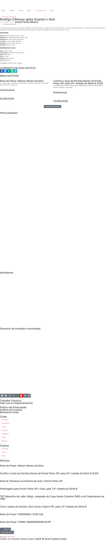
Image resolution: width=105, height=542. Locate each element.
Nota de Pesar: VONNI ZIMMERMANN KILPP (25, 521)
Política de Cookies (11, 409)
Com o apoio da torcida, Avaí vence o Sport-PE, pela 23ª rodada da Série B (43, 506)
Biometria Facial (9, 412)
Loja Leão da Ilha (41, 10)
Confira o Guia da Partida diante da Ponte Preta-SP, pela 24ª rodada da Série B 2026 (49, 473)
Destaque (6, 17)
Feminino (4, 452)
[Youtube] (21, 396)
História (4, 426)
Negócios (4, 441)
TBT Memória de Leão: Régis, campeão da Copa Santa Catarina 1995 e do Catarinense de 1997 (52, 497)
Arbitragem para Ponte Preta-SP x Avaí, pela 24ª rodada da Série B (38, 488)
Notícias (21, 10)
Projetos (4, 437)
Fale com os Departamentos (16, 403)
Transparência (6, 423)
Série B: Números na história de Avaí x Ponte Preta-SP (31, 481)
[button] (1, 71)
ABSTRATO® (11, 537)
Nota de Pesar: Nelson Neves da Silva (22, 465)
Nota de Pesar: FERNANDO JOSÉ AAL (22, 514)
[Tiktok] (13, 396)
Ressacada (5, 430)
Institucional (7, 90)
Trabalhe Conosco (10, 400)
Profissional (12, 17)
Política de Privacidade (13, 407)
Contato (51, 10)
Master (4, 456)
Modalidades (5, 434)
